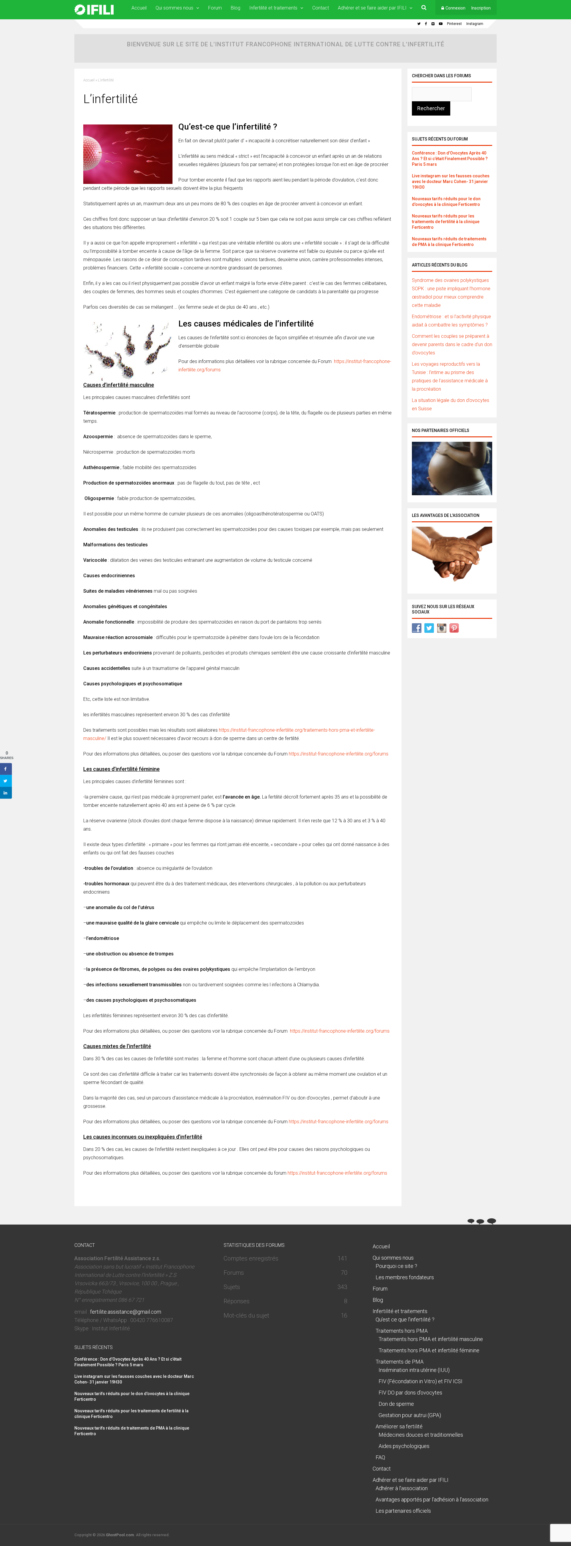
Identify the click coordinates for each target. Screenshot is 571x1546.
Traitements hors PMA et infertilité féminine (429, 1350)
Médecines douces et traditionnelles (421, 1435)
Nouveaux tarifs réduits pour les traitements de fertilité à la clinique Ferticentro (445, 222)
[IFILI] (94, 14)
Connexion (455, 8)
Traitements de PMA (399, 1362)
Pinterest (454, 24)
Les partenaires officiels (403, 1511)
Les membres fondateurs (405, 1277)
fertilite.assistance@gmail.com (125, 1312)
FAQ (380, 1457)
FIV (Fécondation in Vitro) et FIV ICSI (420, 1381)
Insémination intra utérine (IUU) (414, 1370)
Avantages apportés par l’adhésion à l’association (432, 1499)
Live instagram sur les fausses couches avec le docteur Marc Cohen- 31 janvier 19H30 (451, 181)
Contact (320, 8)
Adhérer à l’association (402, 1488)
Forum (215, 8)
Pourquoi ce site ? (396, 1266)
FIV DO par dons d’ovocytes (410, 1392)
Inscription (481, 8)
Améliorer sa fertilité (399, 1426)
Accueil (139, 8)
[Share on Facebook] (6, 769)
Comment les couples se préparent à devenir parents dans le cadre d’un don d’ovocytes (452, 344)
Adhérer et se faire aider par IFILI (372, 8)
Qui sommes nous (174, 8)
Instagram (474, 24)
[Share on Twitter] (6, 781)
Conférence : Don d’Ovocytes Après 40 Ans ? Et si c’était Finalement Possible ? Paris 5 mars (450, 159)
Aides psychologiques (404, 1446)
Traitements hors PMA (402, 1331)
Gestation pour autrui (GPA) (410, 1415)
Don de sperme (396, 1404)
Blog (235, 8)
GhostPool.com (120, 1535)
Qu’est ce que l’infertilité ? (405, 1319)
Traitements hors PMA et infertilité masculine (431, 1339)
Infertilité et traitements (273, 8)
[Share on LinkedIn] (6, 793)
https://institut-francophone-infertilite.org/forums (338, 754)
